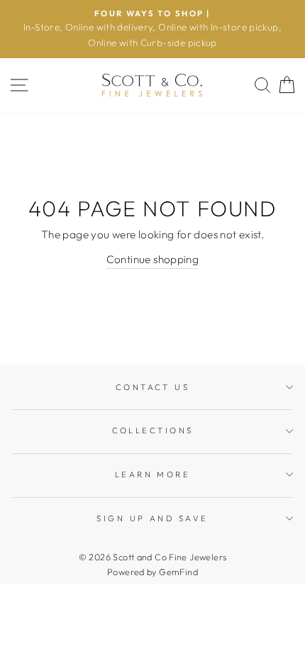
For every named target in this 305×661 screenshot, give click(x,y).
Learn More (152, 474)
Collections (153, 430)
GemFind (178, 571)
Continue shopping (152, 259)
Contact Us (152, 387)
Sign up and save (152, 518)
